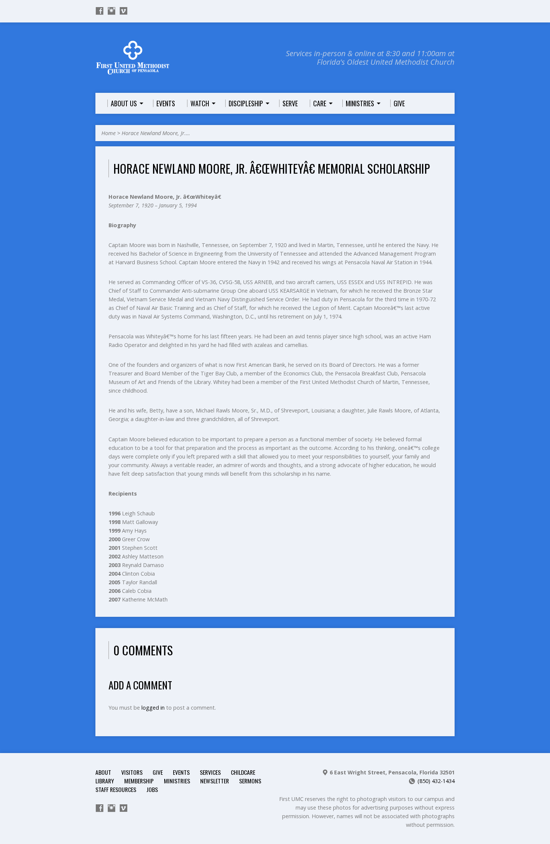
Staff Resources (115, 789)
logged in (153, 707)
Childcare (243, 772)
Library (104, 780)
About (103, 772)
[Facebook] (99, 11)
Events (181, 772)
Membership (139, 780)
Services (210, 772)
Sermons (250, 780)
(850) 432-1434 (436, 780)
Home (108, 133)
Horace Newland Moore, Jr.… (156, 133)
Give (158, 772)
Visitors (132, 772)
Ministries (177, 780)
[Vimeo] (123, 11)
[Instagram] (111, 11)
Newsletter (214, 780)
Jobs (152, 789)
